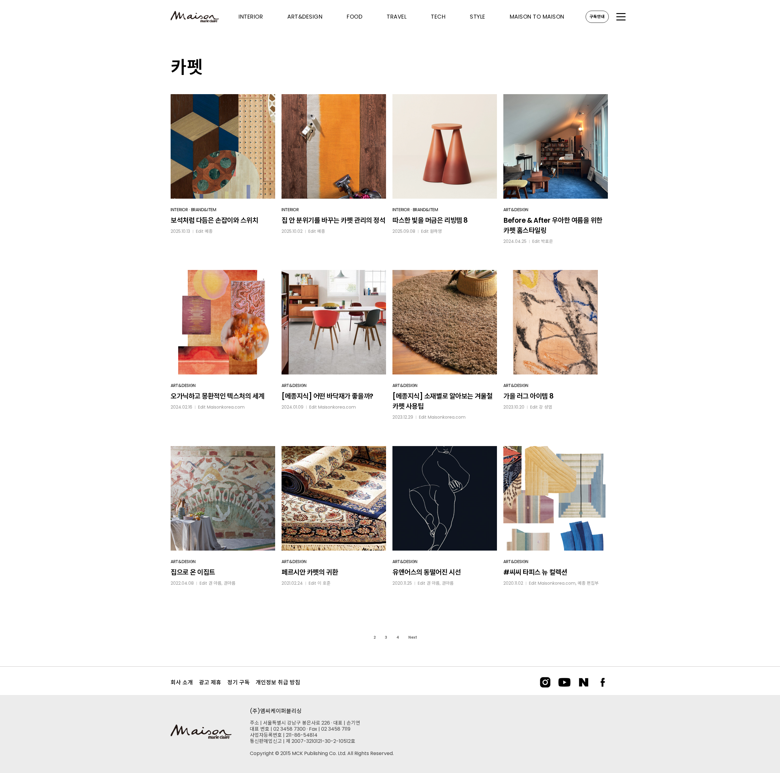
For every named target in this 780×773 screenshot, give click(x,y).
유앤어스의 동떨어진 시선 (426, 572)
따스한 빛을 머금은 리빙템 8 (430, 220)
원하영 (436, 231)
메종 (209, 231)
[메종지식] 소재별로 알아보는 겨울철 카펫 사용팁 (442, 401)
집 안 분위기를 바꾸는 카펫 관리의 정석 (333, 220)
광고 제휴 (210, 682)
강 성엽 (545, 407)
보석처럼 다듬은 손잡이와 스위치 (214, 220)
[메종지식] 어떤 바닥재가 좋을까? (327, 396)
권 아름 (215, 583)
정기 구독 (238, 682)
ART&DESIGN (515, 210)
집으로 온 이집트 (193, 572)
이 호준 (324, 583)
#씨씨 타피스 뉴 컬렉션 (535, 572)
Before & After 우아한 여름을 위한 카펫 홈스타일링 (552, 225)
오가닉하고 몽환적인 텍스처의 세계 (217, 396)
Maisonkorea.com (226, 407)
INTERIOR (179, 210)
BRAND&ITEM (203, 210)
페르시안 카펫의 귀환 (310, 572)
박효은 (547, 241)
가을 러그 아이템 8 (528, 396)
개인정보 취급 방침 (278, 682)
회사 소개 (182, 682)
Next (412, 637)
